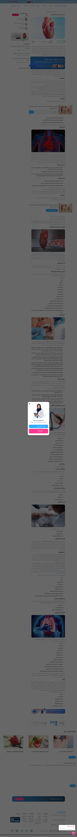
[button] (29, 403)
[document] (38, 418)
